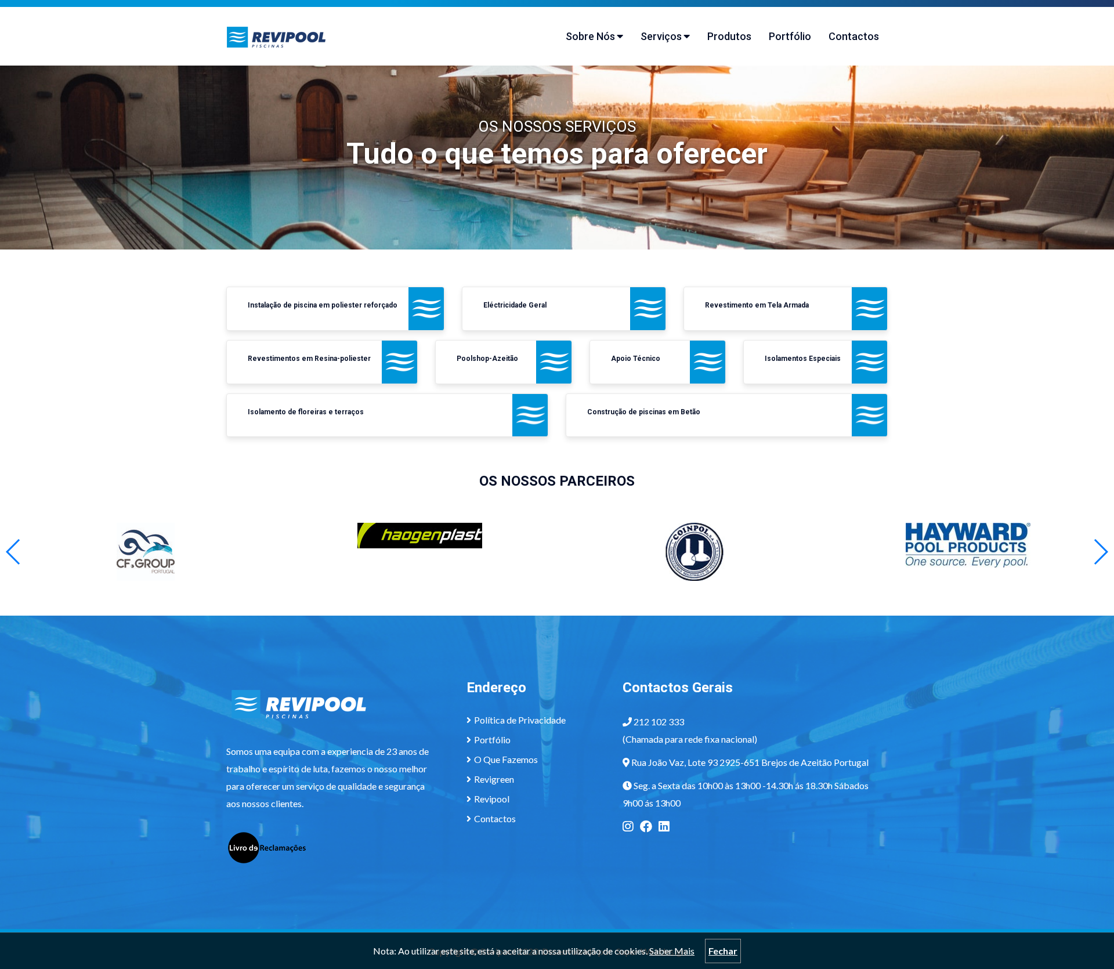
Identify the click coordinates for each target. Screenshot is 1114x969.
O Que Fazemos (506, 759)
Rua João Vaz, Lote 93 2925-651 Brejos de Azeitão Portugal (750, 762)
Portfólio (790, 36)
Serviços (661, 36)
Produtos (729, 36)
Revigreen (494, 778)
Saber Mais (672, 950)
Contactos (854, 36)
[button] (1100, 552)
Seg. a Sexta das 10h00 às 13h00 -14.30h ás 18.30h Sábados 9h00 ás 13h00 (746, 794)
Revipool (491, 798)
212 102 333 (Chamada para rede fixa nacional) (690, 730)
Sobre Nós (590, 36)
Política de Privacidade (520, 719)
